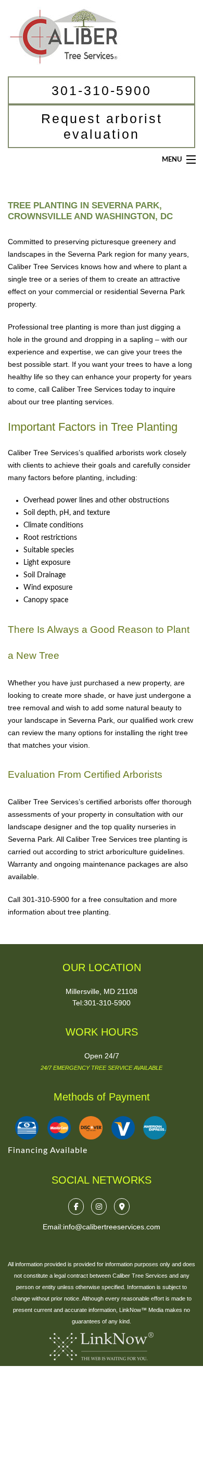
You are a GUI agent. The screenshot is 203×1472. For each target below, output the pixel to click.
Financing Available (47, 1150)
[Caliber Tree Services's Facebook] (78, 1206)
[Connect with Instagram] (101, 1206)
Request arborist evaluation (101, 126)
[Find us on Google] (124, 1206)
